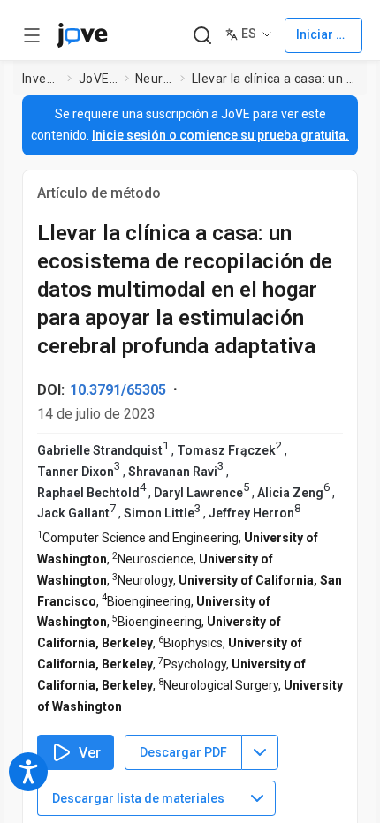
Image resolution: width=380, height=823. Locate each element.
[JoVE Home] (82, 35)
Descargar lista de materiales (138, 798)
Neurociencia (154, 79)
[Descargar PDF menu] (259, 752)
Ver (90, 752)
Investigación (41, 79)
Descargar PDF (183, 752)
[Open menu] (32, 35)
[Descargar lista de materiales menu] (257, 798)
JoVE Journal (98, 79)
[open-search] (202, 36)
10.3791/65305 (118, 389)
